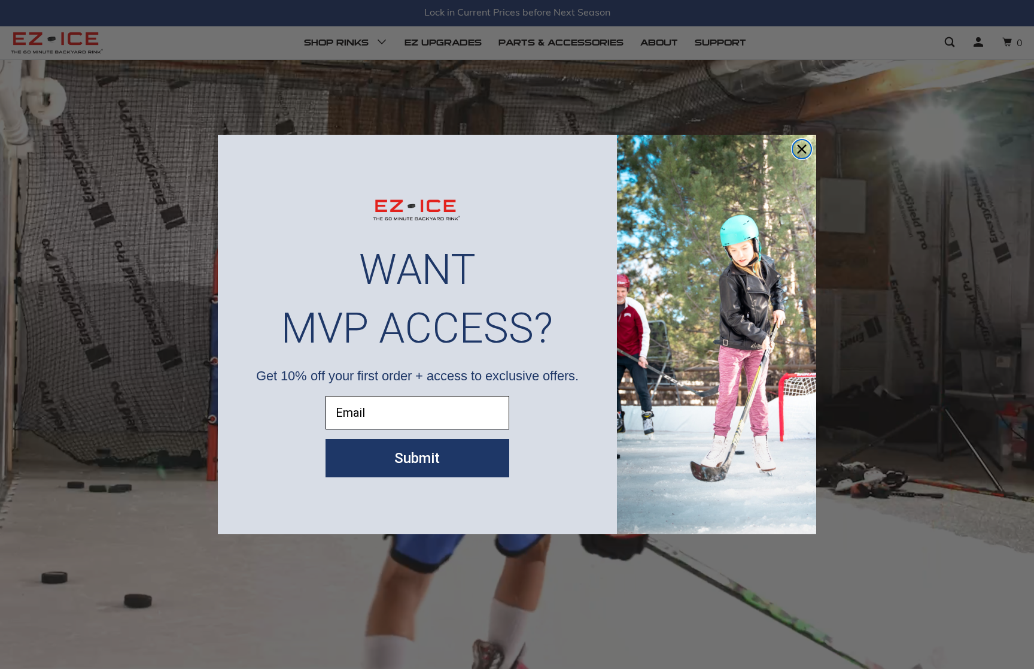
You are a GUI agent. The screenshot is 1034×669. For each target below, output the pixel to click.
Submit (417, 458)
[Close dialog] (801, 149)
